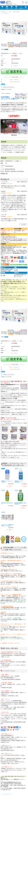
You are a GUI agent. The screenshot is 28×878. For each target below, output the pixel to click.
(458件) (18, 81)
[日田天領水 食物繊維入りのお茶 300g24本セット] (20, 495)
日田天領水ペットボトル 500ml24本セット (18, 482)
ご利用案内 (7, 8)
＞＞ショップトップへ (6, 794)
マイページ (2, 8)
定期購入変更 (21, 8)
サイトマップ (26, 8)
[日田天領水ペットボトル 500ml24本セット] (20, 473)
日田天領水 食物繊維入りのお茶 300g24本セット (20, 503)
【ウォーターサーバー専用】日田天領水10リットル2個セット (7, 525)
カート (23, 3)
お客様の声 (16, 8)
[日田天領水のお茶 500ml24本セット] (7, 495)
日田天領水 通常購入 (16, 11)
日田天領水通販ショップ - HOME (6, 11)
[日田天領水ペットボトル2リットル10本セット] (7, 473)
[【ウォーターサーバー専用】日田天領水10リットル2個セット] (7, 517)
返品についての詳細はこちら (15, 79)
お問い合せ (11, 8)
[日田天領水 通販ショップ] (3, 4)
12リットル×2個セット (5, 13)
